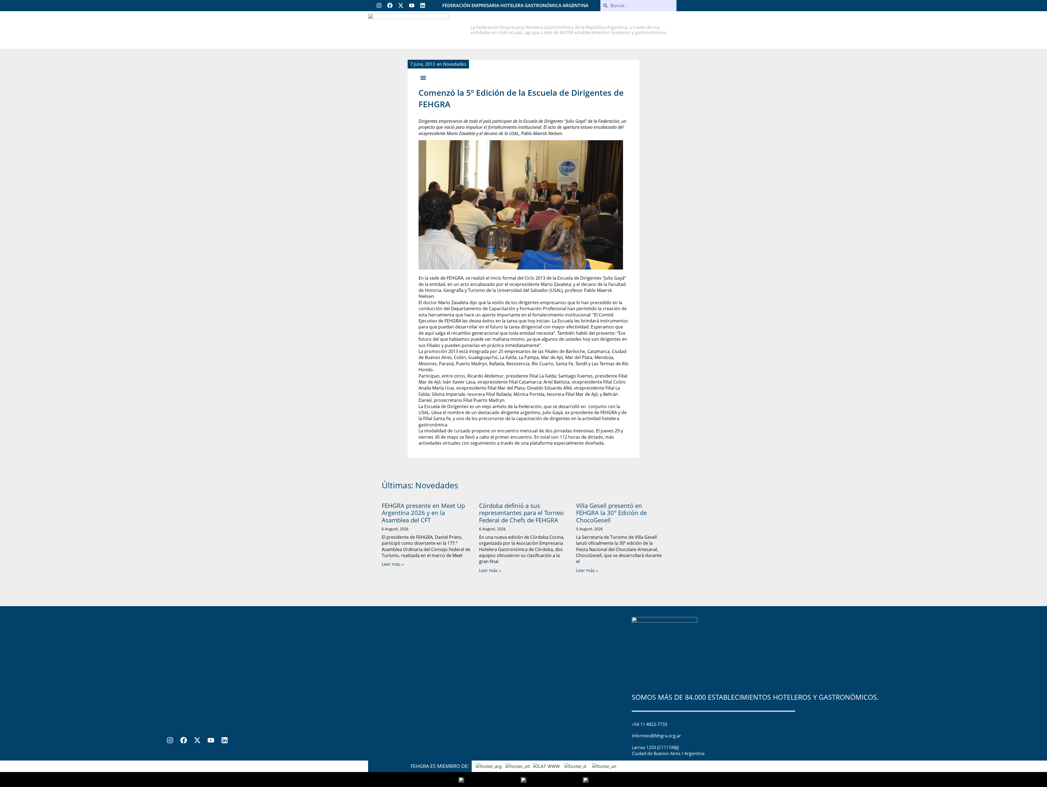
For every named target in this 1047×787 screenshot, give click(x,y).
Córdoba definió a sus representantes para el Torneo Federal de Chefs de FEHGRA (521, 512)
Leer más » (393, 564)
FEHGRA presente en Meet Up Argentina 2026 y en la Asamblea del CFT (423, 512)
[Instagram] (379, 5)
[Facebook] (389, 5)
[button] (423, 77)
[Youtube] (411, 5)
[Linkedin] (422, 5)
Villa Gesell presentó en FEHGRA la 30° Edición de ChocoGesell (611, 512)
